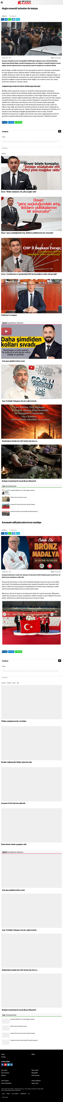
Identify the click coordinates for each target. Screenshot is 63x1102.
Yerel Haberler (35, 1075)
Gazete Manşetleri (6, 1083)
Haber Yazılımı (5, 1097)
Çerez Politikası (15, 1093)
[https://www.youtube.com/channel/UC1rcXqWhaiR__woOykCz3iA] (5, 1064)
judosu (14, 683)
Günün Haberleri (36, 1081)
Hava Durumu (5, 1081)
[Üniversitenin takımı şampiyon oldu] (31, 825)
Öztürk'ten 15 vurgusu (9, 315)
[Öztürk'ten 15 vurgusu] (31, 296)
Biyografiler (35, 1073)
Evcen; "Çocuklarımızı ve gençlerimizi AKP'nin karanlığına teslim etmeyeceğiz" (29, 274)
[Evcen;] (31, 255)
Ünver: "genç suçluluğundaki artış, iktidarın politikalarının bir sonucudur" (27, 233)
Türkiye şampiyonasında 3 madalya (13, 721)
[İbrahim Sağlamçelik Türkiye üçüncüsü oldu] (31, 743)
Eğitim (33, 1054)
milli (18, 683)
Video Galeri (35, 1070)
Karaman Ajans (58, 58)
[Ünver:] (31, 214)
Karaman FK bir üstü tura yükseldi (13, 803)
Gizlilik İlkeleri (23, 1093)
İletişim (8, 1093)
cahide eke (9, 683)
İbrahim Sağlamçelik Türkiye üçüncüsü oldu (16, 762)
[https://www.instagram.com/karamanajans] (11, 1064)
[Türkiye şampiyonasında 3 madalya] (31, 702)
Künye (3, 1093)
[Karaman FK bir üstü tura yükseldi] (31, 784)
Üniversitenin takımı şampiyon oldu (14, 844)
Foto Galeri (4, 1070)
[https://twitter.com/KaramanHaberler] (8, 1064)
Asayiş (3, 1054)
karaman (4, 153)
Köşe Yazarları (5, 1073)
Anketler (3, 1075)
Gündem (3, 1057)
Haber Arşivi (35, 1083)
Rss (29, 1093)
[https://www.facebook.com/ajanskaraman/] (2, 1064)
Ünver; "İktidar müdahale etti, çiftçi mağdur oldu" (18, 192)
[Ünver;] (31, 172)
